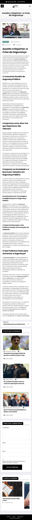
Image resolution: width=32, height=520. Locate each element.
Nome (3, 442)
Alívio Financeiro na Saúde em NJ (14, 324)
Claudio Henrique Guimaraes (13, 407)
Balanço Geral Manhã (23, 316)
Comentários (5, 427)
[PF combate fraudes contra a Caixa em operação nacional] (16, 371)
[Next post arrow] (28, 324)
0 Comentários (18, 44)
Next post (5, 322)
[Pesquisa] (30, 6)
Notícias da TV (12, 316)
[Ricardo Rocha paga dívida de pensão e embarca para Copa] (16, 342)
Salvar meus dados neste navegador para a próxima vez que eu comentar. (13, 462)
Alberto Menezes (16, 42)
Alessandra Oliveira (10, 351)
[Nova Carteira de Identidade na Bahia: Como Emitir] (16, 399)
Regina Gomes (9, 379)
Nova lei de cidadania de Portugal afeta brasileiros (14, 518)
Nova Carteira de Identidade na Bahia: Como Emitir (15, 411)
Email (3, 451)
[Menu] (2, 6)
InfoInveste (10, 278)
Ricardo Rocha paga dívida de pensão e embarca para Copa (14, 354)
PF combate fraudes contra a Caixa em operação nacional (14, 382)
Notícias (5, 42)
